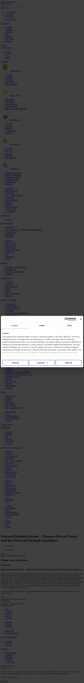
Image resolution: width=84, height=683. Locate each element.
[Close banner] (80, 319)
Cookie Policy (11, 355)
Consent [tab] (14, 325)
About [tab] (69, 325)
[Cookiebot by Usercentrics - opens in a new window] (66, 319)
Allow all (68, 363)
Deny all (15, 363)
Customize (41, 363)
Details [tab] (42, 325)
